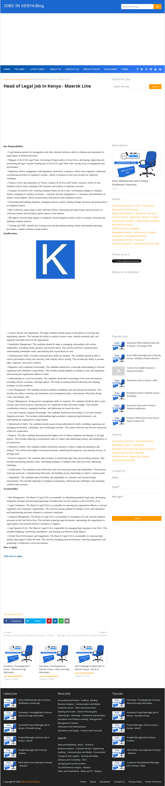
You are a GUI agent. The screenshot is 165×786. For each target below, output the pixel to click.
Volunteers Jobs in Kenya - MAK (142, 380)
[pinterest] (151, 69)
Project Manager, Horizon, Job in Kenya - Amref (33, 739)
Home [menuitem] (7, 69)
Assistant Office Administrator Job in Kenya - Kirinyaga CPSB (143, 344)
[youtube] (155, 69)
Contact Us (119, 781)
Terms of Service (153, 781)
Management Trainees (122, 232)
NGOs (138, 205)
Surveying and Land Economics (72, 763)
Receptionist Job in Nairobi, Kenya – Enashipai (144, 394)
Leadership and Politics (122, 240)
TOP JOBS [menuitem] (19, 69)
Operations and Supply (68, 730)
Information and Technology (125, 209)
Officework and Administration (72, 726)
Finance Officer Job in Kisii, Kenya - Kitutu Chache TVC (143, 419)
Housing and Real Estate (136, 236)
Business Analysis (147, 449)
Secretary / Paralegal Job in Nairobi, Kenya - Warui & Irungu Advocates (54, 669)
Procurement (99, 752)
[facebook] (137, 69)
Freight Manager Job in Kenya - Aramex (33, 751)
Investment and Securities (123, 460)
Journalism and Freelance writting (73, 719)
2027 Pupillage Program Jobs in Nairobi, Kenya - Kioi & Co (90, 668)
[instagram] (146, 69)
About (93, 781)
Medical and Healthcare (123, 213)
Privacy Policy (135, 781)
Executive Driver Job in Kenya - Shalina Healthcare (141, 407)
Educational (140, 213)
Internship (152, 213)
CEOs (84, 759)
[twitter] (142, 69)
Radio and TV (87, 771)
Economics (140, 240)
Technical (89, 744)
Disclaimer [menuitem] (110, 69)
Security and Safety (89, 756)
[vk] (159, 69)
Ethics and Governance (122, 224)
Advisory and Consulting (145, 232)
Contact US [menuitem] (72, 69)
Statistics (87, 767)
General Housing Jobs (122, 243)
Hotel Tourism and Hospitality (125, 228)
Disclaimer (105, 781)
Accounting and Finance (123, 205)
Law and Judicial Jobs (20, 79)
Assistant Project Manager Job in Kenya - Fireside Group (34, 726)
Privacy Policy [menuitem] (91, 69)
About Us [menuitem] (55, 69)
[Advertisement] (82, 39)
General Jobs (148, 205)
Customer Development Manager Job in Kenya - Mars (143, 764)
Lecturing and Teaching (122, 221)
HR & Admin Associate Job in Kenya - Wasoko (35, 764)
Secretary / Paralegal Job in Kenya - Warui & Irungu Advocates (17, 669)
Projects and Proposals (122, 452)
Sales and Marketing (144, 441)
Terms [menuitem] (124, 69)
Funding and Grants (67, 711)
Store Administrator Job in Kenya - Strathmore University (131, 182)
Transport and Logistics (68, 756)
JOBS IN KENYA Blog (30, 781)
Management (118, 445)
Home (6, 79)
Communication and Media (147, 221)
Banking (145, 217)
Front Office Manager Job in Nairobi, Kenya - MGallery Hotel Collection (144, 357)
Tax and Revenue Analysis (69, 767)
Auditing (154, 217)
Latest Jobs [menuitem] (37, 69)
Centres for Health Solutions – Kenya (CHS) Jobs (141, 369)
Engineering (135, 217)
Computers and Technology (146, 243)
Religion (98, 771)
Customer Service (120, 217)
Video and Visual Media (68, 771)
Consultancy (117, 236)
